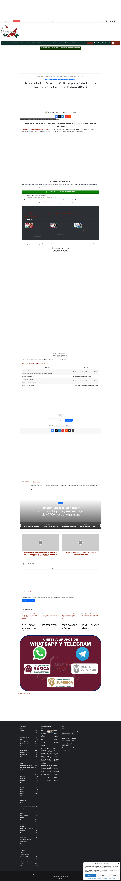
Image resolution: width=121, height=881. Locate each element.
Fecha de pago (65, 743)
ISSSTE (22, 802)
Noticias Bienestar (24, 815)
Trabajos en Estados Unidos (26, 861)
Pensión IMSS (23, 824)
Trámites (22, 863)
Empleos (22, 787)
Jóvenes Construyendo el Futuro (27, 806)
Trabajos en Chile (24, 856)
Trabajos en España (24, 858)
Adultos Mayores (65, 731)
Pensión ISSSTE (24, 826)
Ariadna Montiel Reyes (25, 737)
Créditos (22, 769)
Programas (22, 832)
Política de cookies (92, 878)
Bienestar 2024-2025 (66, 79)
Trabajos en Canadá (24, 854)
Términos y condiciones (63, 876)
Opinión (22, 817)
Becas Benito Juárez (17, 42)
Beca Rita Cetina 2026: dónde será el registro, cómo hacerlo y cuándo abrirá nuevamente (60, 511)
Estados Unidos (23, 791)
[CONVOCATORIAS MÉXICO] (10, 31)
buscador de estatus (25, 761)
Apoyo (77, 731)
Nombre (24, 585)
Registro (75, 747)
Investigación (23, 800)
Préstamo (22, 830)
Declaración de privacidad (102, 878)
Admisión (43, 76)
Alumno (28, 42)
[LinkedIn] (62, 116)
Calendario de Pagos (70, 740)
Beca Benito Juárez (66, 735)
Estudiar (22, 793)
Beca (73, 733)
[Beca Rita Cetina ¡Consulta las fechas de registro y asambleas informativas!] (43, 770)
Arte (21, 739)
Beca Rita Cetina (75, 735)
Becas (60, 42)
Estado (21, 789)
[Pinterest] (66, 116)
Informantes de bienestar (26, 798)
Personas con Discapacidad (26, 828)
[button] (118, 863)
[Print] (73, 430)
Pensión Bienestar (24, 822)
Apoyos (53, 79)
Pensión (46, 42)
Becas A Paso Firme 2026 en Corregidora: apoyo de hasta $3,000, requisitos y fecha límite (40, 21)
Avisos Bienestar (24, 741)
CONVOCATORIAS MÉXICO (60, 874)
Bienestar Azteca (24, 754)
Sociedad (22, 848)
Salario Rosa (23, 837)
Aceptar (90, 875)
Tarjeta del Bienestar (66, 750)
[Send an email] (53, 112)
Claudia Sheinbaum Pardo (26, 765)
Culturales (22, 771)
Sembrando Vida (24, 841)
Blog (8, 42)
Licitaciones (23, 808)
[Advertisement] (60, 10)
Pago (71, 743)
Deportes (22, 776)
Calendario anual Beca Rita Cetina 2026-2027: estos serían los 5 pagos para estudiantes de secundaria (90, 626)
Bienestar (53, 42)
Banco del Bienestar (24, 743)
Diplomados (23, 778)
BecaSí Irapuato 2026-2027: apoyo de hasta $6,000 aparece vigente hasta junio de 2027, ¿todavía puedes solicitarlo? (30, 626)
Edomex (22, 782)
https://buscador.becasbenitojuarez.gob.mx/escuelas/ (35, 363)
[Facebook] (56, 116)
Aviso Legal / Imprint (111, 878)
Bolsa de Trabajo (24, 758)
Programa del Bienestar (66, 747)
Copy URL (68, 420)
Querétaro (22, 835)
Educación (22, 785)
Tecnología (22, 850)
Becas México (23, 750)
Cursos (22, 774)
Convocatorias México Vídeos (27, 767)
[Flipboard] (69, 425)
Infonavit (22, 795)
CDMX (21, 763)
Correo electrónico (26, 591)
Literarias (22, 811)
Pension (75, 743)
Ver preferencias (113, 875)
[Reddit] (69, 116)
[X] (59, 116)
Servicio (22, 843)
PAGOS (89, 43)
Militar (21, 813)
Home (39, 76)
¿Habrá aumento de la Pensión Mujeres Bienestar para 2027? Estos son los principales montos (50, 626)
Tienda (68, 42)
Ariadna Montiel (36, 42)
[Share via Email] (69, 430)
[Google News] (59, 425)
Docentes (22, 780)
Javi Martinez (50, 112)
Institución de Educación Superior (51, 202)
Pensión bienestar (65, 745)
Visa (21, 865)
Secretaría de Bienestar (25, 839)
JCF (21, 804)
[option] (60, 511)
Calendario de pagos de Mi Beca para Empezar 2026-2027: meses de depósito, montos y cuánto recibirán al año (70, 626)
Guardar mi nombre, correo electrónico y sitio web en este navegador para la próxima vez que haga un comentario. (48, 597)
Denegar (102, 875)
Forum (74, 42)
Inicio (3, 42)
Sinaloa (22, 845)
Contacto (55, 876)
